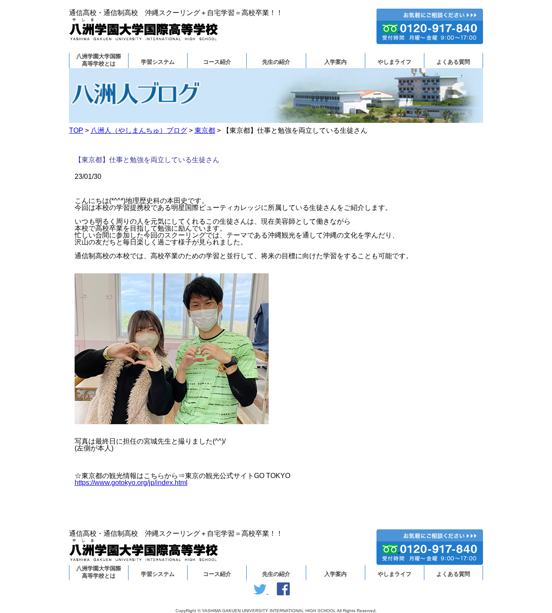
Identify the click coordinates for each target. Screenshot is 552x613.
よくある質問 (453, 62)
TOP (76, 130)
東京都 (204, 130)
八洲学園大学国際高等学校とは (98, 60)
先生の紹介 (276, 62)
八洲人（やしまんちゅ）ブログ (139, 130)
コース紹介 (217, 62)
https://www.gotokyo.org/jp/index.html (131, 482)
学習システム (158, 62)
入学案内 (335, 62)
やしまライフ (394, 62)
